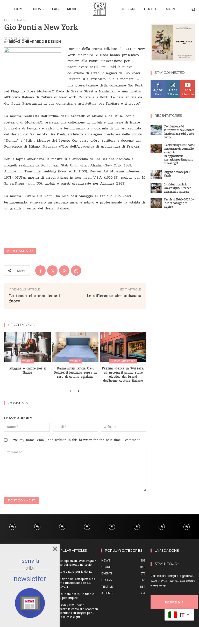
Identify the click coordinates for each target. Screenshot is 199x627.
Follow (173, 82)
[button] (193, 9)
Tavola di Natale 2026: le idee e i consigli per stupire (179, 203)
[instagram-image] (12, 526)
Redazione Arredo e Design (35, 41)
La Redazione (167, 550)
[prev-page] (70, 391)
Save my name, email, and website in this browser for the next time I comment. (75, 440)
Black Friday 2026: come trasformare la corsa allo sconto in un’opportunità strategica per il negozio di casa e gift (179, 154)
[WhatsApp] (76, 270)
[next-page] (78, 391)
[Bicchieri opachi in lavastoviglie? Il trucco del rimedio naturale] (156, 188)
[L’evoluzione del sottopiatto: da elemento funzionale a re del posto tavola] (156, 130)
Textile (21, 20)
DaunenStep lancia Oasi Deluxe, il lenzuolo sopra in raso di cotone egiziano (75, 372)
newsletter (30, 579)
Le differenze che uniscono (114, 295)
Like (158, 82)
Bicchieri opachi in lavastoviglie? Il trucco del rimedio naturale (177, 188)
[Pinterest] (64, 270)
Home (8, 20)
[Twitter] (52, 270)
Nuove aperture (123, 361)
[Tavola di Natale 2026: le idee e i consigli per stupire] (156, 203)
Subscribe (188, 82)
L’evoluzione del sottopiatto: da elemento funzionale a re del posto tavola (179, 132)
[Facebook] (40, 270)
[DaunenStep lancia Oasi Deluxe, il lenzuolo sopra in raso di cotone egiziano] (75, 347)
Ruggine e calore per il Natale (177, 174)
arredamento (20, 251)
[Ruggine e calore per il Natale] (27, 347)
